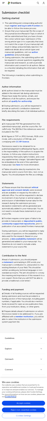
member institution (24, 316)
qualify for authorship (21, 101)
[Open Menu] (3, 3)
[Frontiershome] (15, 3)
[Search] (38, 3)
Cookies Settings (23, 416)
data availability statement (23, 239)
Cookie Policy (10, 397)
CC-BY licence (22, 141)
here (18, 165)
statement (8, 262)
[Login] (43, 3)
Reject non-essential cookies (23, 410)
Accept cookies (23, 403)
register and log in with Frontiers (25, 26)
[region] (23, 399)
